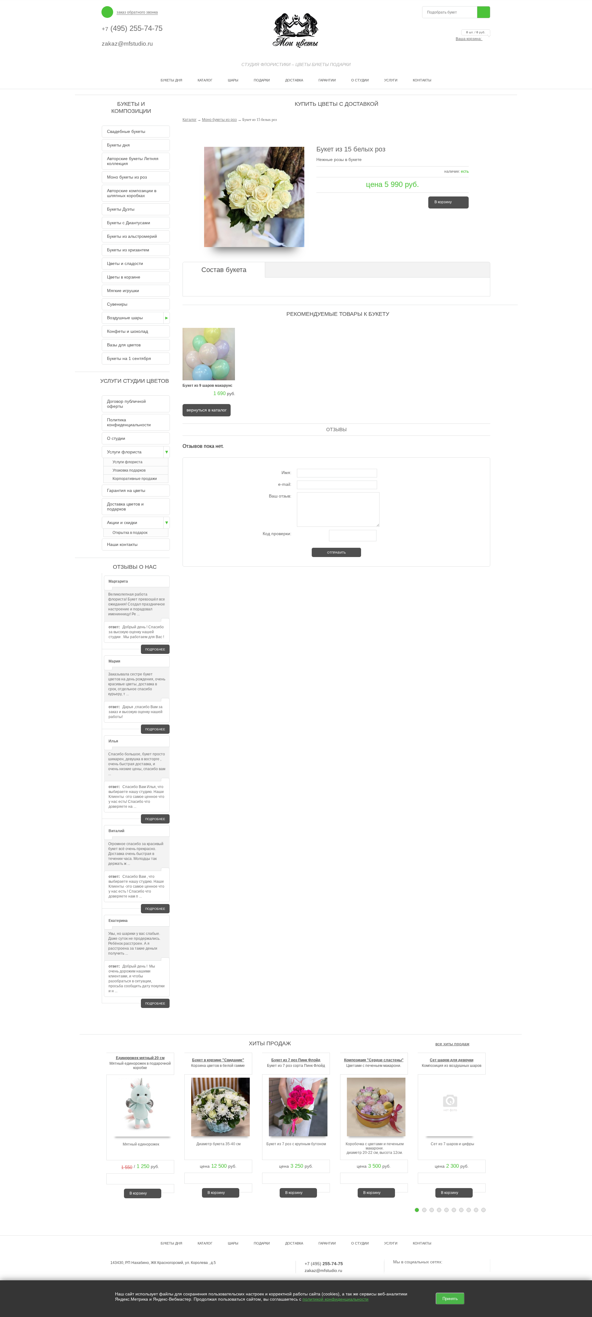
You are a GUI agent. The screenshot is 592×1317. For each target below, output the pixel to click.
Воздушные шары (125, 317)
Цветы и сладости (125, 263)
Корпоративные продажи (135, 479)
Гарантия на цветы (126, 490)
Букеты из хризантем (128, 249)
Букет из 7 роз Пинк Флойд (295, 1060)
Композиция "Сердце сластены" (374, 1060)
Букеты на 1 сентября (129, 358)
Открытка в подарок (130, 533)
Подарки (262, 80)
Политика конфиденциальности (129, 422)
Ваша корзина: (470, 39)
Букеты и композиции (131, 107)
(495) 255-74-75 (132, 28)
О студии (360, 80)
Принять (450, 1298)
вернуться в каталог (207, 409)
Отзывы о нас (135, 567)
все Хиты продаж (452, 1043)
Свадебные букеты (126, 131)
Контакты (422, 80)
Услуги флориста (124, 451)
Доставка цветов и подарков (125, 506)
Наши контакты (122, 544)
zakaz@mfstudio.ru (127, 43)
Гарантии (327, 80)
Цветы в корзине (123, 277)
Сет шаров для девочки (451, 1060)
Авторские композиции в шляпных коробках (131, 193)
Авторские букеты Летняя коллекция (132, 161)
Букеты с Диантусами (128, 222)
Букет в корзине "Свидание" (218, 1060)
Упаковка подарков (129, 470)
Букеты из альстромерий (132, 236)
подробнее (155, 649)
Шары (233, 80)
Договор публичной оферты (126, 404)
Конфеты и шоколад (127, 331)
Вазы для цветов (124, 344)
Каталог (205, 80)
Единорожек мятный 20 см (140, 1058)
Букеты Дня (171, 80)
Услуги (390, 80)
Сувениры (117, 304)
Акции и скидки (122, 522)
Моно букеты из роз (219, 120)
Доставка (294, 80)
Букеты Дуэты (120, 209)
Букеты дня (118, 144)
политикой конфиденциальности (335, 1299)
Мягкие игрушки (123, 290)
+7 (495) (324, 1263)
